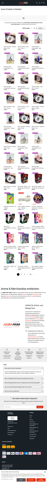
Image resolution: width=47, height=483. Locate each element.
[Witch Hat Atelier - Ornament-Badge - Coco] (38, 118)
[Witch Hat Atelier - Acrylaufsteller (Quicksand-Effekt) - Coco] (24, 78)
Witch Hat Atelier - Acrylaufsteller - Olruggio (9, 127)
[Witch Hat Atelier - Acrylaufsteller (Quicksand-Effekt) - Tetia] (38, 158)
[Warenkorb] (44, 3)
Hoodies (27, 317)
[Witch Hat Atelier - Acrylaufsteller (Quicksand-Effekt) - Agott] (24, 58)
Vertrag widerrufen (12, 418)
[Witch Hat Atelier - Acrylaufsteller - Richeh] (24, 138)
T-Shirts (33, 317)
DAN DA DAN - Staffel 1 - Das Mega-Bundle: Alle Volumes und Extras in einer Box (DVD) (38, 187)
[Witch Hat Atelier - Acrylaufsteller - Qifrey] (38, 138)
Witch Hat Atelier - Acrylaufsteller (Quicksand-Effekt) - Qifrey (9, 87)
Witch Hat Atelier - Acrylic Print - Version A (9, 107)
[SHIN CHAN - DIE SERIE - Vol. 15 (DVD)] (10, 198)
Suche (31, 415)
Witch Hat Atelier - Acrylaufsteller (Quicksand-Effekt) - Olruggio (37, 67)
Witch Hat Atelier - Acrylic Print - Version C (23, 47)
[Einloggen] (39, 3)
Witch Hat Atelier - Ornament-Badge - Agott (10, 147)
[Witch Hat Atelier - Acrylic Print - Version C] (24, 38)
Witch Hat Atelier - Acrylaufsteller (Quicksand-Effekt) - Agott (23, 67)
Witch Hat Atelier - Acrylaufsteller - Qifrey (36, 147)
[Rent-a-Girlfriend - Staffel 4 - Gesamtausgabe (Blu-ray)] (38, 258)
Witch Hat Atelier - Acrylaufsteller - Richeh (23, 147)
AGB (9, 428)
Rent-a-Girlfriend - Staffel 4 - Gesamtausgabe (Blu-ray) (38, 267)
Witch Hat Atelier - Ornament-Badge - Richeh (24, 127)
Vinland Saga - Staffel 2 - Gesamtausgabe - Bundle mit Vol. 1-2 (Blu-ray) (24, 267)
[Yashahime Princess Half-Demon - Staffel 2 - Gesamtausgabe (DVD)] (24, 238)
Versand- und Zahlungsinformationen (12, 423)
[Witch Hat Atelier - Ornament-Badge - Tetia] (10, 178)
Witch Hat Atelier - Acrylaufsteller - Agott (36, 47)
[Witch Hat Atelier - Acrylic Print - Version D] (24, 98)
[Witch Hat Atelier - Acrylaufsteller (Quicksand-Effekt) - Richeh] (24, 158)
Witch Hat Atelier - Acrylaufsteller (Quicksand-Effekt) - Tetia (37, 167)
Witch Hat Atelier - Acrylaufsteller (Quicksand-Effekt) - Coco (23, 87)
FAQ (30, 417)
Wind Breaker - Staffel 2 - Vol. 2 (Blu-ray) (10, 267)
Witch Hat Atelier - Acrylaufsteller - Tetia (8, 167)
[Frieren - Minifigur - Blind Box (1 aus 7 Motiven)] (24, 198)
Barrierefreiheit (11, 432)
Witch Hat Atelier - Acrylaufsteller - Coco (8, 67)
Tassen (37, 318)
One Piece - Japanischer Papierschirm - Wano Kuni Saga (37, 207)
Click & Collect (33, 436)
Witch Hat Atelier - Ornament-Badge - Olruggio (38, 107)
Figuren (24, 294)
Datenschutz (10, 426)
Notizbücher (28, 320)
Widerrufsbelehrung (12, 430)
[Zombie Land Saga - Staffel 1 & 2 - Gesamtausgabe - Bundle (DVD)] (10, 238)
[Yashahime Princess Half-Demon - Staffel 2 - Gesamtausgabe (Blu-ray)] (38, 238)
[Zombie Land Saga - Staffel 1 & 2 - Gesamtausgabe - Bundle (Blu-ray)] (38, 218)
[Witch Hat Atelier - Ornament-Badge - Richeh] (24, 118)
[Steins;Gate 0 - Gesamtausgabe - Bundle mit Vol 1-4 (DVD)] (10, 218)
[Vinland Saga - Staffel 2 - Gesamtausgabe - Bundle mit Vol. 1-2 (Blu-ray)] (24, 258)
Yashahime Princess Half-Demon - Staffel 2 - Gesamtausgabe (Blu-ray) (37, 247)
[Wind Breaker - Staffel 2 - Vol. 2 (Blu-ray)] (10, 258)
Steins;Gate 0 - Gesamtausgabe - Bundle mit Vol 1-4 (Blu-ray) (24, 227)
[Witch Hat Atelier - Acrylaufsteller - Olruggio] (10, 118)
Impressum (10, 434)
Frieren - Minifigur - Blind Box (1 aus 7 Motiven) (24, 207)
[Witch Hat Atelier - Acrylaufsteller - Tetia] (10, 158)
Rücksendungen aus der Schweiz (34, 431)
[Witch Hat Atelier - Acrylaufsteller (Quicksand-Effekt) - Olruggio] (38, 58)
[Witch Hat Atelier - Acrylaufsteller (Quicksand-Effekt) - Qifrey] (10, 78)
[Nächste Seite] (34, 274)
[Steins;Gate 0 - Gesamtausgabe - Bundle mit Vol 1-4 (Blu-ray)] (24, 218)
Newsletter (32, 438)
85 (30, 274)
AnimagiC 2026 (33, 434)
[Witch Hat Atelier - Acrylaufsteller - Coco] (10, 58)
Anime (31, 296)
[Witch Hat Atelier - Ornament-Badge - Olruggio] (38, 98)
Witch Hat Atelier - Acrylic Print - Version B (37, 87)
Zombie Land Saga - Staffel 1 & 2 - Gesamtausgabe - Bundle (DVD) (10, 247)
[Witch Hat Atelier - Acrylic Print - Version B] (38, 78)
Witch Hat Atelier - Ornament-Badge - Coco (38, 127)
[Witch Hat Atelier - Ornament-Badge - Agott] (10, 138)
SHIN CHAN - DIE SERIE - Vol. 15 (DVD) (10, 207)
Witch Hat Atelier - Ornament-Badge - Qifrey (10, 47)
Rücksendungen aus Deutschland (34, 424)
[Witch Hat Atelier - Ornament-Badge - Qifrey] (10, 38)
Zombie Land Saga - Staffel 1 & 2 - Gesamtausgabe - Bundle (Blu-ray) (38, 227)
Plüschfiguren (35, 294)
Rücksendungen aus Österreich (34, 428)
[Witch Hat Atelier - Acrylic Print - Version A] (10, 98)
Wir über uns (32, 421)
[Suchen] (37, 3)
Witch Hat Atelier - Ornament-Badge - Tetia (10, 187)
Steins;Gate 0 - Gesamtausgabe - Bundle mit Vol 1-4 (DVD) (10, 227)
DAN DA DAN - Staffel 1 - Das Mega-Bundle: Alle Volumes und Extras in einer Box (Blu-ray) (24, 187)
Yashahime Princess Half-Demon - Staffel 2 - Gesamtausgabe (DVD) (23, 247)
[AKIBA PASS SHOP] (23, 3)
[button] (2, 3)
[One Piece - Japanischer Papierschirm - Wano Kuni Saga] (38, 198)
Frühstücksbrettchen (33, 337)
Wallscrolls (9, 296)
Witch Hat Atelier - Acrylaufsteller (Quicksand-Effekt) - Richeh (23, 167)
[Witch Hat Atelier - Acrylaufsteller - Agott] (38, 38)
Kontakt (31, 419)
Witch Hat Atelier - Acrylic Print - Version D (23, 107)
